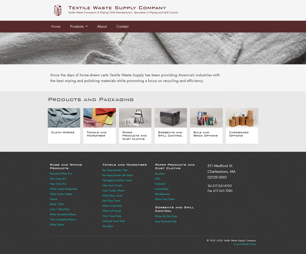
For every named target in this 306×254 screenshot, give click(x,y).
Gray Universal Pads (166, 221)
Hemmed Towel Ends (113, 221)
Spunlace (160, 173)
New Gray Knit (58, 179)
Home (55, 26)
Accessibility (240, 244)
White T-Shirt (57, 204)
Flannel (53, 199)
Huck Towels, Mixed (113, 190)
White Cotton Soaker (61, 194)
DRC (157, 179)
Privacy (252, 244)
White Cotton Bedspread (63, 189)
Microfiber (107, 226)
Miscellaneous (162, 194)
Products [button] (77, 26)
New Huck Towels (112, 185)
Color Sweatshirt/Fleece (63, 219)
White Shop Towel (112, 195)
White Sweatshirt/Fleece (63, 214)
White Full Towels (111, 211)
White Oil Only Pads (166, 216)
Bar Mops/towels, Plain (115, 170)
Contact (122, 26)
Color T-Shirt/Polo (59, 209)
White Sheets (57, 224)
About (102, 26)
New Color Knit (58, 184)
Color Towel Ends (111, 216)
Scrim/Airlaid (161, 189)
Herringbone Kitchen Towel (117, 180)
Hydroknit (160, 184)
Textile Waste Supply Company (117, 7)
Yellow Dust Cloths (165, 199)
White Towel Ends (112, 206)
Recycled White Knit (61, 173)
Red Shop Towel (111, 201)
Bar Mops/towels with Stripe (117, 175)
